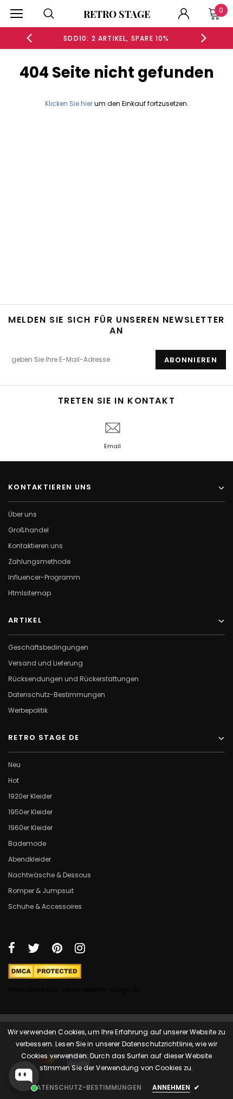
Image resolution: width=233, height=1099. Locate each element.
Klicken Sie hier (69, 103)
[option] (116, 38)
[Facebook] (11, 948)
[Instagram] (80, 948)
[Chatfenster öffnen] (24, 1076)
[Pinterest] (57, 948)
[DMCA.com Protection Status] (44, 970)
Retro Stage (116, 14)
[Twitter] (34, 948)
